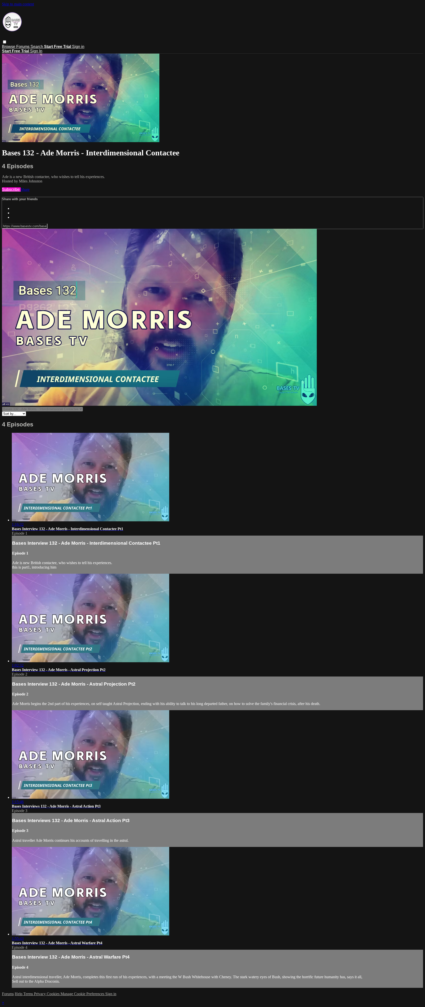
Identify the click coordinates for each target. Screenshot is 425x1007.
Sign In (36, 51)
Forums (23, 47)
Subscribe (11, 189)
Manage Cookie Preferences (83, 994)
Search (37, 47)
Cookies (54, 994)
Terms (28, 994)
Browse (9, 47)
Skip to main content (18, 4)
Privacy (40, 994)
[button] (4, 42)
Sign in (78, 47)
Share (25, 189)
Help (19, 994)
